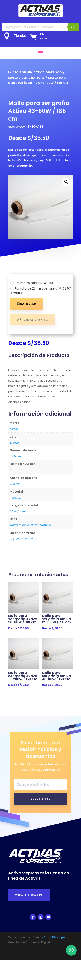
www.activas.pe (29, 895)
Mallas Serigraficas (26, 78)
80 (11, 470)
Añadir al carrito (32, 319)
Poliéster (16, 497)
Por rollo (31, 539)
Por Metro (17, 539)
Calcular (28, 304)
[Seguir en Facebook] (33, 917)
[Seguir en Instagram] (41, 917)
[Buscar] (73, 27)
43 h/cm (15, 456)
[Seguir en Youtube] (48, 917)
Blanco (14, 442)
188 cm (15, 484)
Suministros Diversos (42, 72)
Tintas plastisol (40, 525)
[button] (66, 182)
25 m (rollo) (18, 511)
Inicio (13, 72)
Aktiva (14, 429)
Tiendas (20, 35)
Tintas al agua (19, 525)
